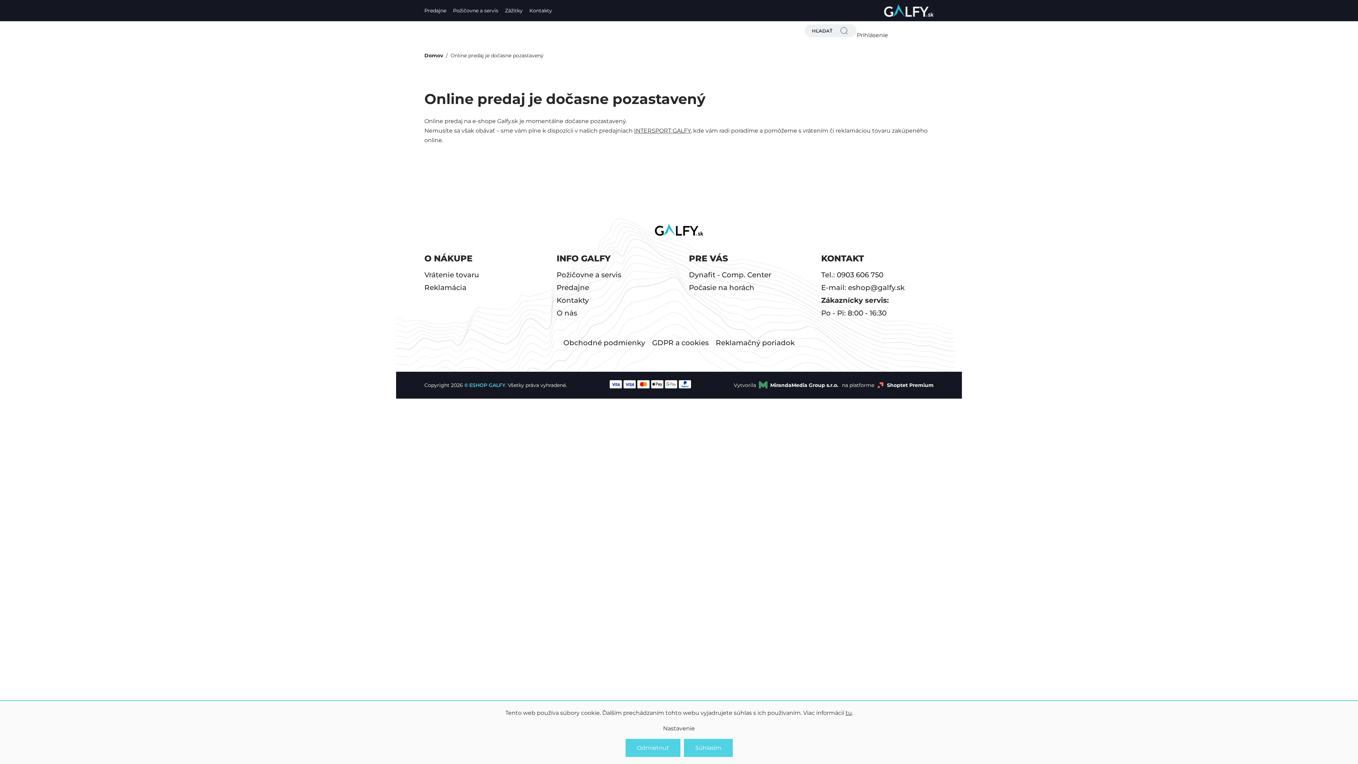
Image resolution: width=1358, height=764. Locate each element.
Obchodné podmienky (604, 342)
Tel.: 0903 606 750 (852, 275)
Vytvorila (786, 385)
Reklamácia (445, 287)
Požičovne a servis (475, 10)
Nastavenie (679, 728)
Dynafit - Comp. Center (730, 275)
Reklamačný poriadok (755, 342)
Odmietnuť (653, 748)
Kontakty (540, 10)
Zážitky (514, 10)
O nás (567, 313)
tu (849, 713)
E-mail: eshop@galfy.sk (863, 287)
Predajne (435, 10)
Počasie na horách (721, 287)
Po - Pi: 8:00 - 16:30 (854, 313)
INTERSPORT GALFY (662, 130)
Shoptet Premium (910, 385)
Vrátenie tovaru (451, 275)
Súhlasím (708, 748)
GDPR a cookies (680, 342)
